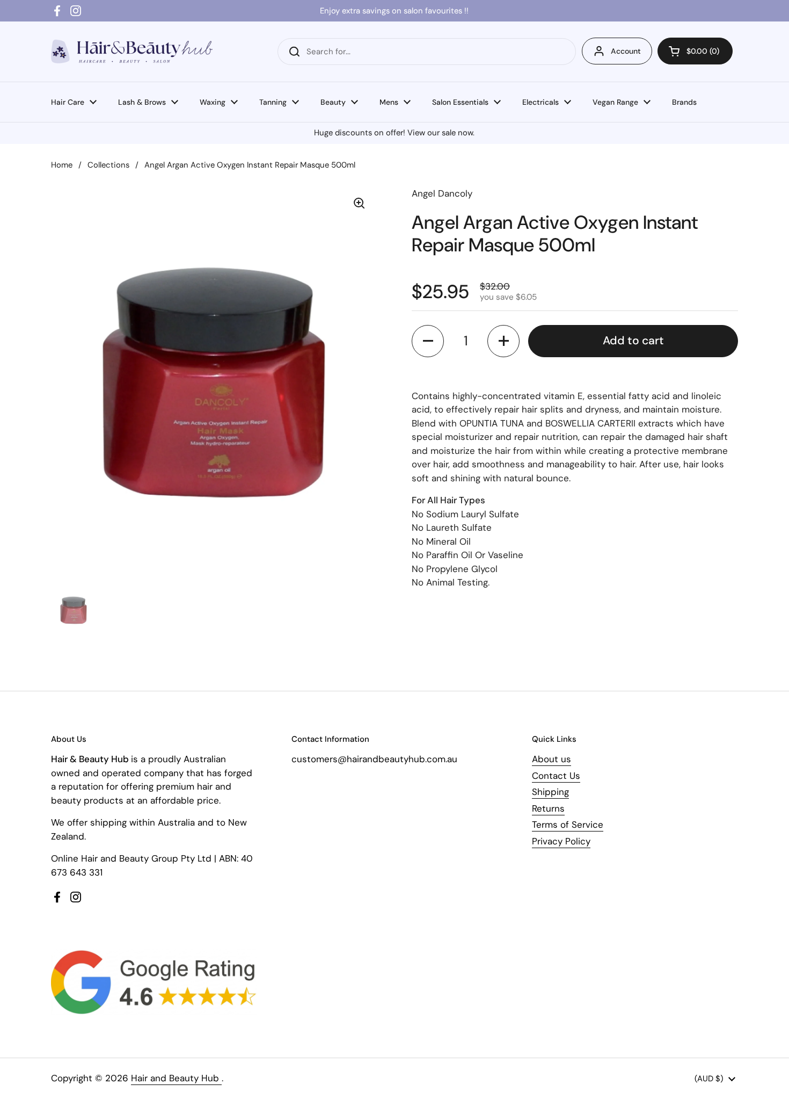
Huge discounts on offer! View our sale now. (394, 132)
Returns (548, 808)
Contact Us (556, 776)
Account (626, 51)
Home (61, 165)
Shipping (550, 792)
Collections (108, 165)
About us (551, 759)
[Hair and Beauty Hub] (132, 51)
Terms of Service (567, 824)
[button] (695, 51)
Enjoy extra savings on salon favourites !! (394, 10)
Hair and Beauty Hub (176, 1078)
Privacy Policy (561, 841)
